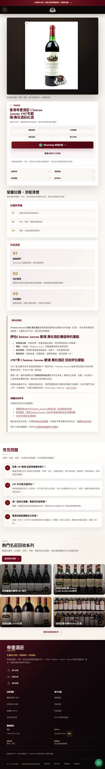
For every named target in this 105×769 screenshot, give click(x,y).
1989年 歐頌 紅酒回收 (26, 416)
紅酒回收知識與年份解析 (46, 427)
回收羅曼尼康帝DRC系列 (14, 590)
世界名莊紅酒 (12, 717)
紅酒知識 (57, 711)
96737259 (71, 388)
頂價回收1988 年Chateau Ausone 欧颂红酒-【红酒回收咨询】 (44, 409)
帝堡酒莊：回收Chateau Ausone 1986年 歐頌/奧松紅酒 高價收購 (45, 412)
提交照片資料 (10, 558)
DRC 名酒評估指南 (61, 717)
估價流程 (14, 171)
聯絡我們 (57, 698)
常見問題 (14, 178)
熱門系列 (58, 178)
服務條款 (67, 764)
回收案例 (57, 704)
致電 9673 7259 (53, 153)
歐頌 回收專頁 (41, 421)
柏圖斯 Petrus (12, 711)
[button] (5, 10)
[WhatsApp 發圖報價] (98, 762)
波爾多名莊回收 (84, 421)
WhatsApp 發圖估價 (53, 145)
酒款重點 (58, 171)
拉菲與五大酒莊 (12, 704)
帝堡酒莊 (15, 764)
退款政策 (47, 764)
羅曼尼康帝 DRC (13, 698)
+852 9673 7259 (13, 734)
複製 (69, 734)
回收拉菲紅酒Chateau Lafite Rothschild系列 (66, 589)
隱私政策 (57, 764)
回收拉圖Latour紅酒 (12, 623)
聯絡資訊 (77, 764)
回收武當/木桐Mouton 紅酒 (69, 623)
